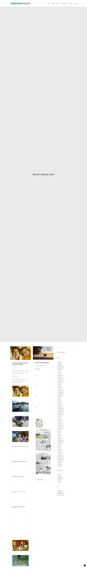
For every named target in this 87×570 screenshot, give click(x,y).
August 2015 (60, 369)
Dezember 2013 (61, 390)
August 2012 (60, 414)
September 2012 (61, 413)
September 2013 (61, 395)
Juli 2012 (59, 416)
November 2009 (61, 456)
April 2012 (60, 419)
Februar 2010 (60, 452)
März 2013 (60, 404)
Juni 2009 (59, 462)
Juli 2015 (59, 371)
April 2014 (60, 386)
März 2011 (60, 437)
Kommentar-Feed (61, 493)
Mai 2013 (59, 401)
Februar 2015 (60, 375)
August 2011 (60, 429)
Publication (71, 3)
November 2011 (61, 425)
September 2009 (61, 459)
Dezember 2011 (61, 423)
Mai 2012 (59, 417)
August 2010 (60, 443)
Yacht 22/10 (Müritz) (42, 362)
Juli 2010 (59, 444)
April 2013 (60, 402)
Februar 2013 (60, 405)
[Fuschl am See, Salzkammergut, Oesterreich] (20, 491)
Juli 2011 (59, 431)
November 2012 (61, 410)
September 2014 (61, 381)
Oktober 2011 (60, 426)
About (76, 3)
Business (58, 3)
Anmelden (60, 490)
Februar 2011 (60, 438)
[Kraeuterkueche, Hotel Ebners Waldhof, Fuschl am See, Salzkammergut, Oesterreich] (20, 506)
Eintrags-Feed (60, 492)
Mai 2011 (59, 434)
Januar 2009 (60, 465)
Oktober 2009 (60, 458)
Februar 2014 (60, 389)
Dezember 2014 (61, 378)
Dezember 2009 (61, 455)
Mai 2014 (59, 384)
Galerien (59, 475)
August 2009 (60, 461)
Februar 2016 (60, 365)
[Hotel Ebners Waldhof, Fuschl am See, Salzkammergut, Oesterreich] (20, 396)
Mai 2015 (59, 372)
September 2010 (61, 441)
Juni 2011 (59, 432)
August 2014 (60, 383)
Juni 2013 (59, 399)
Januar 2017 (60, 362)
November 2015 (61, 368)
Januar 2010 (60, 453)
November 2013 (61, 392)
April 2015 (60, 374)
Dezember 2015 (61, 366)
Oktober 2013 (60, 393)
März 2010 (60, 450)
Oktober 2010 (60, 440)
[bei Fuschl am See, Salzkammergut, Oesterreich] (20, 426)
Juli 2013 (59, 398)
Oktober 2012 (60, 411)
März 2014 (60, 387)
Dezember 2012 (61, 408)
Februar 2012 (60, 420)
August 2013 (60, 396)
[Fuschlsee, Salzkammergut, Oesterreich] (20, 441)
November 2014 (61, 380)
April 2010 (60, 449)
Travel (48, 3)
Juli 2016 (59, 363)
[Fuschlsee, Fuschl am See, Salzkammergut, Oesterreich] (20, 476)
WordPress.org (60, 495)
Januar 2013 (60, 407)
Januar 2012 (60, 422)
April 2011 (60, 435)
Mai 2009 (59, 464)
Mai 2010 (59, 447)
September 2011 (61, 428)
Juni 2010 (59, 446)
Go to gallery (37, 369)
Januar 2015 (60, 377)
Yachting (53, 3)
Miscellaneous (64, 3)
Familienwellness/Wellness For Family (20, 364)
